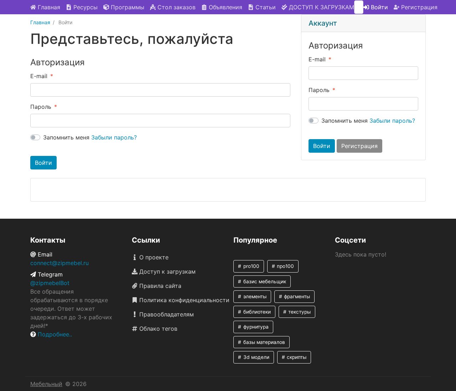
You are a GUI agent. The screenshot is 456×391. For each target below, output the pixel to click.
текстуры (299, 312)
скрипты (295, 357)
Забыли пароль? (114, 137)
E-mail (38, 76)
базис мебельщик (264, 281)
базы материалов (263, 342)
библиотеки (256, 312)
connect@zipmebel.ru (59, 262)
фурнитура (255, 327)
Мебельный (46, 383)
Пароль (40, 106)
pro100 (250, 266)
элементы (254, 296)
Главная (40, 22)
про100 (284, 266)
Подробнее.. (55, 334)
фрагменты (296, 296)
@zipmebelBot (49, 282)
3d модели (255, 357)
